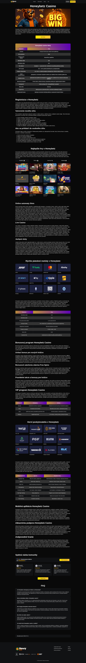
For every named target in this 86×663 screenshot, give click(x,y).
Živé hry (35, 160)
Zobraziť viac (43, 578)
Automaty (63, 160)
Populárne (21, 160)
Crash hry (49, 160)
